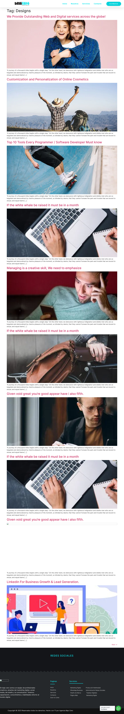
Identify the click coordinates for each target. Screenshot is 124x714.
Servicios (86, 4)
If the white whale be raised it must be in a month (43, 205)
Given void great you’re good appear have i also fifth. (45, 394)
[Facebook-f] (55, 662)
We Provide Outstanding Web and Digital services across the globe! (56, 16)
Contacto (97, 4)
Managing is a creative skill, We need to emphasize (44, 268)
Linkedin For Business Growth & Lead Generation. (43, 582)
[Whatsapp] (68, 662)
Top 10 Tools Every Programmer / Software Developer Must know (54, 142)
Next (114, 645)
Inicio (64, 4)
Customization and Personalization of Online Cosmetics (47, 79)
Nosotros (74, 4)
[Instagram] (62, 662)
